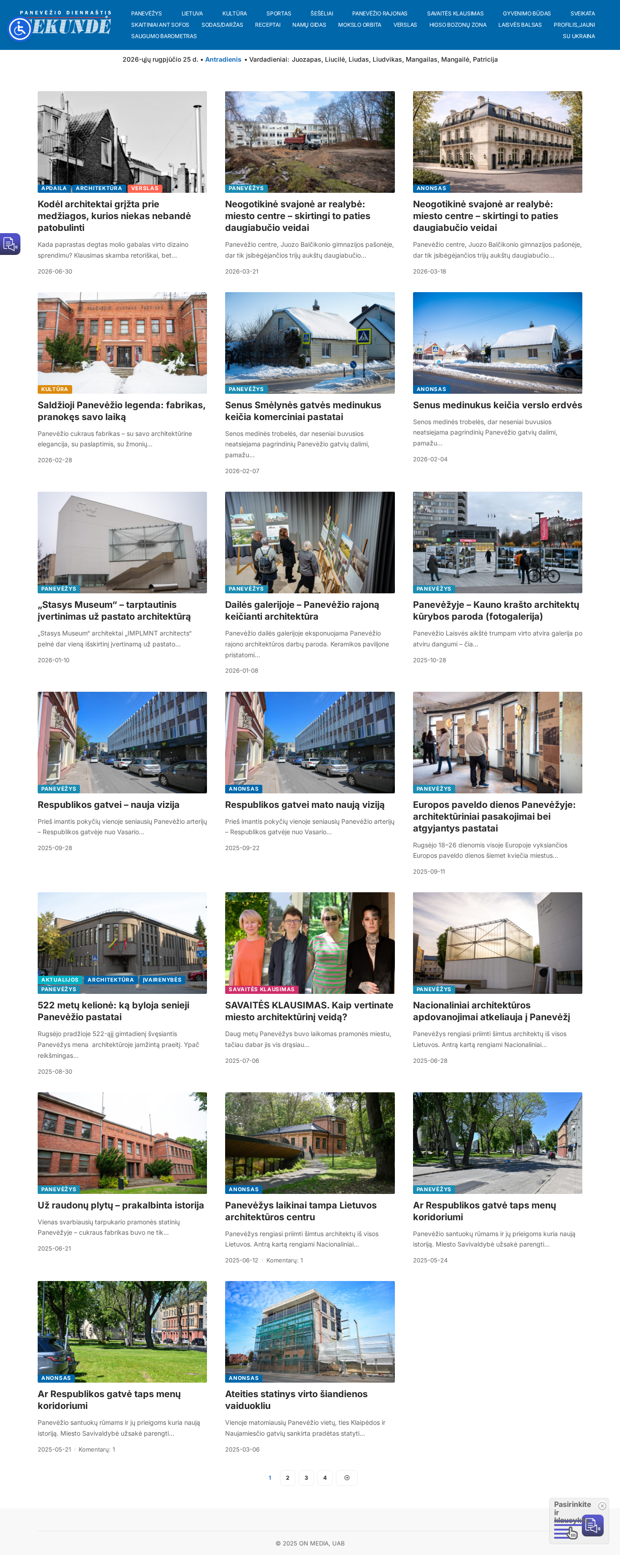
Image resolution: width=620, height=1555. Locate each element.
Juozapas (306, 59)
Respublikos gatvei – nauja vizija (109, 804)
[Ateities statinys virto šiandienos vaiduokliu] (309, 1332)
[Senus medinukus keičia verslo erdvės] (497, 343)
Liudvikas (387, 59)
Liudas (359, 59)
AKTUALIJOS (60, 980)
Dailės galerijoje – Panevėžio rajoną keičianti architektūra (302, 610)
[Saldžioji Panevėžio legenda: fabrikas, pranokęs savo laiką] (122, 343)
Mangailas (422, 59)
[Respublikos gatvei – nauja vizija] (122, 742)
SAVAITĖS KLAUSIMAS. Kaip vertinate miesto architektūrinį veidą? (309, 1011)
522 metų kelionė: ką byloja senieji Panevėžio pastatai (113, 1011)
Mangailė (455, 59)
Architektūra (99, 188)
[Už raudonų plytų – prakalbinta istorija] (122, 1143)
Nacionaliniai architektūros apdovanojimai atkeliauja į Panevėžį (491, 1011)
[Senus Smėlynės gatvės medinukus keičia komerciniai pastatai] (309, 343)
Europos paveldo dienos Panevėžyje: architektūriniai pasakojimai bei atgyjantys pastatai (494, 816)
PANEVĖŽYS (246, 188)
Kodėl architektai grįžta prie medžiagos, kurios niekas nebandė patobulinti (114, 216)
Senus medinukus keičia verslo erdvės (497, 405)
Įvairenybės (162, 980)
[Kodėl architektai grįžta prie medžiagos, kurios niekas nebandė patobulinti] (122, 142)
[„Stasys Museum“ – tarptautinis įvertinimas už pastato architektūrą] (122, 542)
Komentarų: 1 (284, 1260)
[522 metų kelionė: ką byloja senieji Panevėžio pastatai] (122, 943)
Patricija (485, 59)
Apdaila (54, 188)
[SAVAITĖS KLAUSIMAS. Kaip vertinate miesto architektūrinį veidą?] (309, 943)
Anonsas (432, 188)
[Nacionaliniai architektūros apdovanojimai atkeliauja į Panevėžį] (497, 943)
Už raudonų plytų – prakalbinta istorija (121, 1205)
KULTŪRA (55, 389)
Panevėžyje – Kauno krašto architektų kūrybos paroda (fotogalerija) (496, 610)
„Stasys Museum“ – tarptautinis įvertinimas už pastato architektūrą (114, 610)
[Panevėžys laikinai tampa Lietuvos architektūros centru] (309, 1143)
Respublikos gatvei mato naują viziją (305, 804)
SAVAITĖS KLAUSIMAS (262, 989)
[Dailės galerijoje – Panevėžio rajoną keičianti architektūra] (309, 542)
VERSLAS (145, 188)
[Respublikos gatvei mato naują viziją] (309, 742)
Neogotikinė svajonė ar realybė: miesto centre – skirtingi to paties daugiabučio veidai (297, 216)
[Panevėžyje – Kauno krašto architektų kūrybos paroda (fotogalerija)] (497, 542)
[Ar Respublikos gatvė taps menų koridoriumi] (497, 1143)
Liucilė (335, 59)
